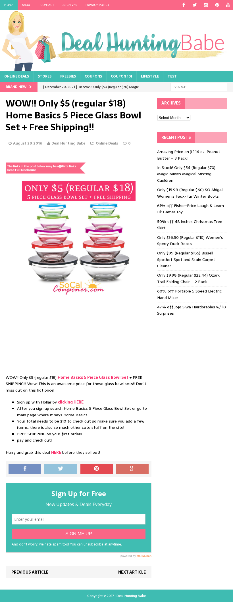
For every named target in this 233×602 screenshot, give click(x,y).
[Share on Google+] (132, 469)
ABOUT (27, 4)
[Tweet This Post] (60, 469)
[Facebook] (184, 5)
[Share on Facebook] (25, 469)
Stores (44, 76)
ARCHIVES (70, 4)
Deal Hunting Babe (68, 143)
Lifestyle (150, 76)
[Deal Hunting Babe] (116, 40)
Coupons (93, 76)
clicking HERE (71, 402)
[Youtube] (228, 5)
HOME (8, 4)
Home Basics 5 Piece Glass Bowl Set (93, 377)
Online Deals (16, 76)
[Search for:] (198, 87)
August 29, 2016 (27, 143)
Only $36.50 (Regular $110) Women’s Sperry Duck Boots (190, 240)
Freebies (68, 76)
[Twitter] (195, 5)
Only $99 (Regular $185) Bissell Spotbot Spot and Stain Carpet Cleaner (186, 259)
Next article (132, 572)
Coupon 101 (121, 76)
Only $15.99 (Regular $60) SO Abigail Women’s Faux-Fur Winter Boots (190, 193)
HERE (56, 452)
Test (172, 76)
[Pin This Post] (96, 469)
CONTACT (47, 4)
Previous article (29, 572)
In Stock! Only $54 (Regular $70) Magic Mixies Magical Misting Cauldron (186, 173)
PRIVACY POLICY (97, 4)
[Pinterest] (217, 5)
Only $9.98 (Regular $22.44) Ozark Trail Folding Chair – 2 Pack (188, 278)
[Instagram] (206, 5)
